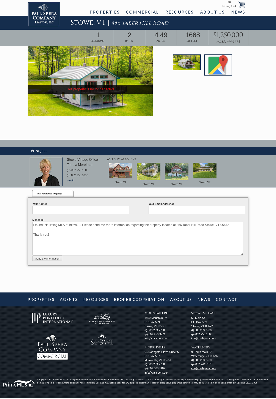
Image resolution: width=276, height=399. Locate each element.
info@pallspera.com (156, 338)
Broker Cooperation (139, 299)
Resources (179, 11)
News (238, 11)
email (70, 180)
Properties (104, 11)
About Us (212, 11)
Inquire (40, 151)
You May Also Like (121, 159)
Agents (69, 299)
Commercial (142, 11)
